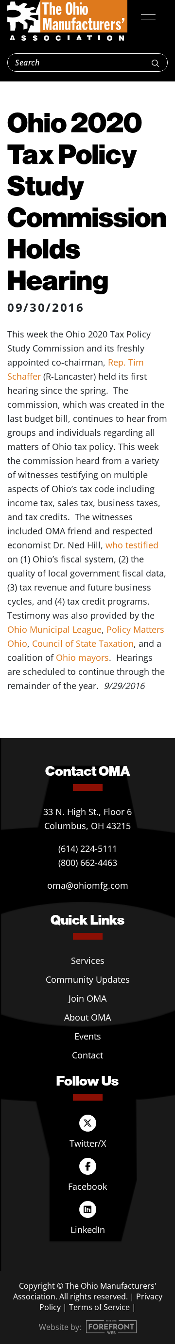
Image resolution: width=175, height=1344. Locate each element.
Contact (87, 1055)
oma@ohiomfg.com (87, 885)
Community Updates (88, 979)
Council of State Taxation (83, 643)
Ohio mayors (82, 657)
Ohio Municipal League (54, 629)
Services (88, 960)
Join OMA (87, 998)
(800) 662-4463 (87, 862)
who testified (131, 545)
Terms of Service (99, 1307)
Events (87, 1036)
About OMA (87, 1017)
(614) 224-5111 (87, 848)
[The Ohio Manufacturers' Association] (67, 21)
